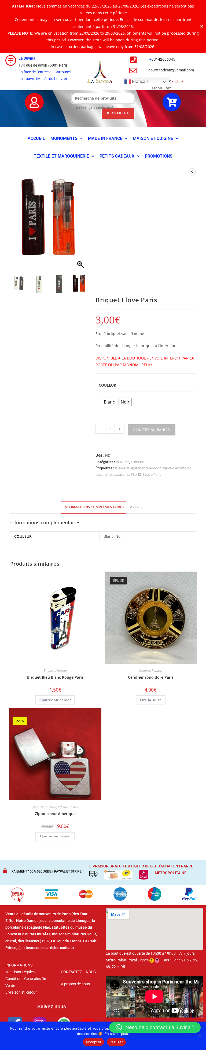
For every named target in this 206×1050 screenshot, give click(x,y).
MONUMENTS (64, 138)
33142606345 (163, 59)
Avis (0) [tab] (136, 507)
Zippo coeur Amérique (55, 813)
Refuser (116, 1042)
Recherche (118, 113)
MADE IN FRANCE (105, 138)
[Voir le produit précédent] (192, 172)
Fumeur (137, 461)
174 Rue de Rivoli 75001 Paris (43, 65)
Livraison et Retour (21, 992)
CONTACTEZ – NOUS (78, 972)
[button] (66, 138)
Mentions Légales (20, 972)
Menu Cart (161, 87)
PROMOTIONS (158, 156)
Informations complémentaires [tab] (94, 507)
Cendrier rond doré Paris (151, 677)
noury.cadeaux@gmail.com (171, 70)
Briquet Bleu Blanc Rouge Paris (55, 677)
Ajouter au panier (151, 429)
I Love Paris (152, 474)
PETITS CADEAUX (117, 156)
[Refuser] (199, 1035)
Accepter (93, 1042)
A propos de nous (75, 984)
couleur (107, 385)
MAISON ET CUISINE (153, 138)
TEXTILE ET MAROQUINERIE (61, 156)
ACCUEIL (36, 138)
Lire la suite (150, 699)
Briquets (122, 461)
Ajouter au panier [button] (55, 699)
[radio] (109, 402)
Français (140, 81)
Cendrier (144, 670)
